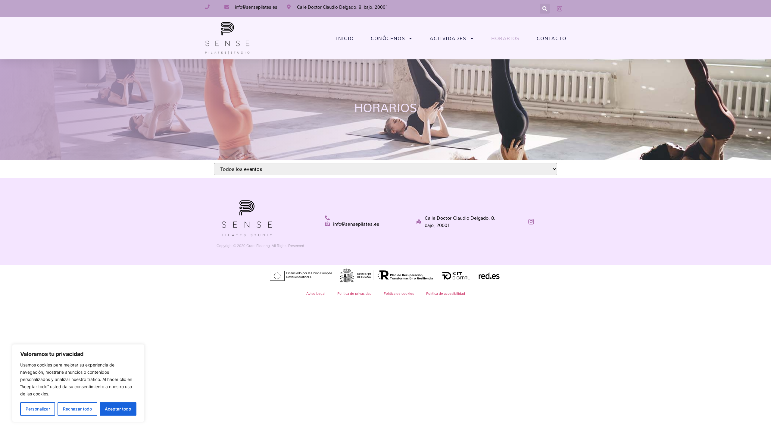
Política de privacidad (354, 293)
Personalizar (38, 408)
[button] (545, 9)
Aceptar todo (118, 408)
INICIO (345, 38)
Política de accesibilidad (445, 293)
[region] (78, 383)
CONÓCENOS (388, 38)
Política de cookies (399, 293)
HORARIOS (505, 38)
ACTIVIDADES (448, 38)
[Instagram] (531, 222)
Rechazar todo (77, 408)
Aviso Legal (315, 293)
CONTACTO (551, 38)
